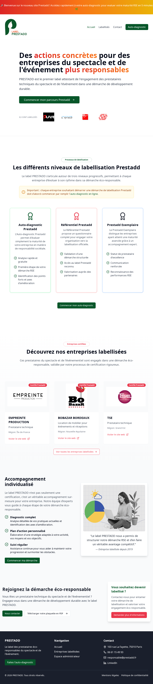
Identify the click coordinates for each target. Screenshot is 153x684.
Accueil (91, 27)
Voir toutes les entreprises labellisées (75, 451)
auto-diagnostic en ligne (84, 193)
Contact (117, 27)
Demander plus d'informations (129, 615)
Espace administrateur (67, 656)
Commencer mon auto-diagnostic (76, 305)
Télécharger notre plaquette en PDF (45, 613)
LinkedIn (112, 663)
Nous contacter (12, 613)
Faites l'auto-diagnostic (20, 662)
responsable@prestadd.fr (121, 657)
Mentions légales (110, 675)
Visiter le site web (17, 438)
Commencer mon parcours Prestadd (47, 100)
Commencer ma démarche (22, 560)
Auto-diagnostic (137, 27)
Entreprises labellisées (66, 651)
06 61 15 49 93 (115, 652)
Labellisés (104, 27)
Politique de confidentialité (134, 675)
